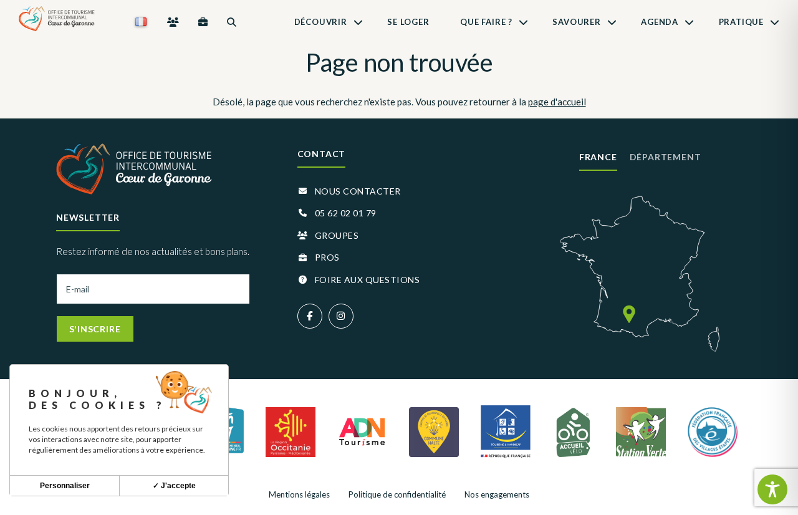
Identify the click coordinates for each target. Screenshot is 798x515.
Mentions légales (299, 494)
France (598, 157)
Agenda (659, 22)
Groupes (337, 235)
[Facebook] (309, 316)
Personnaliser (65, 485)
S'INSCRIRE (95, 329)
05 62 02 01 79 (346, 213)
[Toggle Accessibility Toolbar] (772, 489)
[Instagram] (341, 316)
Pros (327, 257)
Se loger (408, 22)
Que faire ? (486, 22)
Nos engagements (496, 494)
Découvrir (320, 22)
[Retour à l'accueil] (57, 21)
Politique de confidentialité (397, 494)
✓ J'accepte (174, 485)
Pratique (741, 22)
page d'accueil (557, 101)
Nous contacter (358, 191)
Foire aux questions (367, 279)
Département (665, 157)
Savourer (576, 22)
